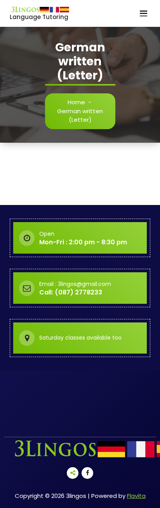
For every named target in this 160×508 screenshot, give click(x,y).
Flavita (136, 496)
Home (76, 102)
